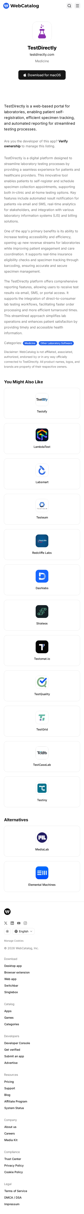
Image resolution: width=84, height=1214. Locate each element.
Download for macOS (44, 75)
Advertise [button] (11, 1062)
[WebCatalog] (7, 911)
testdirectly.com (42, 54)
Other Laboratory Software (56, 343)
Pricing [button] (9, 1081)
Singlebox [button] (11, 992)
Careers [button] (9, 1133)
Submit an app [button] (14, 1056)
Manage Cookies (13, 940)
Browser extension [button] (17, 972)
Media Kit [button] (11, 1140)
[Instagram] (25, 923)
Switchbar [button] (11, 985)
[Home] (21, 5)
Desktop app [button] (13, 966)
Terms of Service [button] (15, 1191)
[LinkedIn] (12, 923)
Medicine (42, 61)
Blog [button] (7, 1095)
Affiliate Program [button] (15, 1101)
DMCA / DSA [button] (13, 1197)
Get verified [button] (12, 1049)
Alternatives (16, 819)
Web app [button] (10, 979)
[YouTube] (18, 923)
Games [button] (9, 1017)
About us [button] (10, 1127)
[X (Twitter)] (5, 923)
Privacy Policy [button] (14, 1165)
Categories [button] (11, 1024)
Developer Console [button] (17, 1043)
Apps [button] (8, 1011)
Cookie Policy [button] (13, 1172)
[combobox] (23, 931)
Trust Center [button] (12, 1159)
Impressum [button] (11, 1204)
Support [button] (9, 1088)
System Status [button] (14, 1108)
